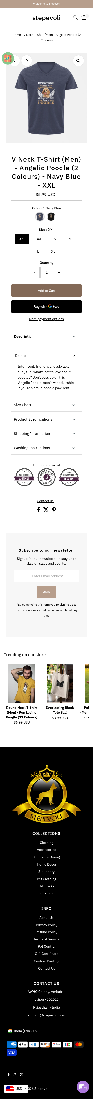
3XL (39, 239)
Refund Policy (46, 932)
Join (46, 592)
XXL (22, 239)
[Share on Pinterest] (54, 511)
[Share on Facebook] (39, 511)
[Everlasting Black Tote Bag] (59, 683)
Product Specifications (33, 419)
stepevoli (46, 17)
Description (24, 336)
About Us (46, 917)
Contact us (45, 501)
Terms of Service (46, 939)
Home (16, 35)
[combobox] (16, 1089)
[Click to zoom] (78, 60)
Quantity (46, 262)
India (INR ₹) (24, 1031)
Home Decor (46, 864)
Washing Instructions (32, 447)
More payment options (46, 319)
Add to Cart (46, 290)
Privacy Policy (46, 925)
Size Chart (22, 404)
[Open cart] (84, 17)
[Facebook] (8, 1075)
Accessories (46, 849)
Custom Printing (46, 961)
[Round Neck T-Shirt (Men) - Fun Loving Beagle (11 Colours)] (21, 683)
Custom (46, 893)
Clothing (46, 842)
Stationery (46, 871)
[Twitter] (21, 1075)
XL (53, 251)
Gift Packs (46, 886)
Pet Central (46, 946)
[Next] (26, 60)
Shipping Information (32, 433)
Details (20, 355)
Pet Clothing (46, 879)
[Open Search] (75, 17)
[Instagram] (15, 1075)
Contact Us (46, 968)
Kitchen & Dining (46, 857)
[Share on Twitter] (46, 511)
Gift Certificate (46, 953)
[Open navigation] (10, 17)
